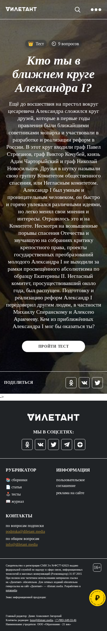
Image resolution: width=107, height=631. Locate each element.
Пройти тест (53, 346)
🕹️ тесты (13, 494)
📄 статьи (14, 487)
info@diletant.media (22, 544)
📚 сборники (16, 480)
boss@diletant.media (41, 620)
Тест (36, 43)
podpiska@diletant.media (25, 531)
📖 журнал (15, 501)
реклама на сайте (70, 493)
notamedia (11, 590)
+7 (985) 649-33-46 (65, 620)
